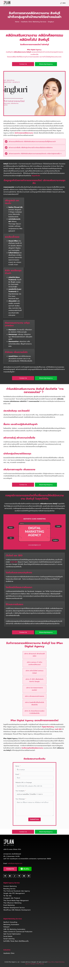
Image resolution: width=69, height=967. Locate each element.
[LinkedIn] (28, 876)
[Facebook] (5, 876)
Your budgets (19, 791)
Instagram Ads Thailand (11, 898)
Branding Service (9, 889)
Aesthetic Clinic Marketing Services (33, 22)
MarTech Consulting (10, 922)
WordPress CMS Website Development (17, 910)
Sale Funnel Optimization (12, 934)
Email (17, 774)
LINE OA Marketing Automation (14, 929)
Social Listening (8, 939)
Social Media (7, 936)
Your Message (20, 799)
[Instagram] (24, 876)
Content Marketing (10, 886)
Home (17, 22)
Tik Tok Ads (7, 896)
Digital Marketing (48, 727)
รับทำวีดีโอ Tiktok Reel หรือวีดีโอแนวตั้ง (16, 941)
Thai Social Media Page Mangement (16, 900)
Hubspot (6, 927)
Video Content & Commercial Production (17, 932)
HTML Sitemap (40, 964)
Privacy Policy (51, 962)
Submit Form (34, 819)
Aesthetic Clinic (8, 953)
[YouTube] (10, 876)
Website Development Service (14, 908)
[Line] (19, 876)
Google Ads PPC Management (14, 893)
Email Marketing (9, 905)
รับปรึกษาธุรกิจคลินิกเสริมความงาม (32, 748)
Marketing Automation (11, 924)
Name (17, 766)
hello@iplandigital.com (15, 863)
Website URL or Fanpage (23, 782)
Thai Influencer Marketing (12, 903)
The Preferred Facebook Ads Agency (16, 891)
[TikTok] (14, 876)
